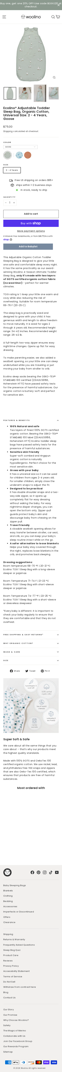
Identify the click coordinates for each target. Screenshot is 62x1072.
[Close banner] (59, 5)
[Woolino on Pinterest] (38, 872)
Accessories (10, 906)
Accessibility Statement (16, 971)
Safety (6, 1025)
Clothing (8, 895)
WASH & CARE (11, 652)
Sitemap (8, 1051)
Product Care (10, 955)
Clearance (9, 922)
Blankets (8, 890)
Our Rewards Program (16, 1046)
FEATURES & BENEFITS (16, 420)
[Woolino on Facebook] (32, 872)
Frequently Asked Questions (19, 944)
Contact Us (9, 997)
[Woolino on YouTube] (57, 872)
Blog (5, 992)
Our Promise (10, 1014)
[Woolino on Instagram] (44, 872)
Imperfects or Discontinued (18, 911)
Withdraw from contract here (19, 987)
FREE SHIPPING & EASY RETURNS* (23, 634)
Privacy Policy (11, 965)
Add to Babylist (28, 246)
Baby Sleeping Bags (14, 885)
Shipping (8, 131)
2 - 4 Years (12, 170)
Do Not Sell (9, 981)
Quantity (9, 197)
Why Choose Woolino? (16, 1020)
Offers (6, 917)
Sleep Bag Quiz (12, 950)
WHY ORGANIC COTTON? (18, 643)
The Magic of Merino (14, 1030)
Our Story (8, 1009)
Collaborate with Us (14, 1036)
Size (5, 165)
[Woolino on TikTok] (51, 872)
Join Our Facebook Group (17, 1041)
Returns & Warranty (14, 939)
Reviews (8, 960)
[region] (31, 5)
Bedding (8, 901)
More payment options (31, 231)
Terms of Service (12, 976)
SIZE (5, 660)
